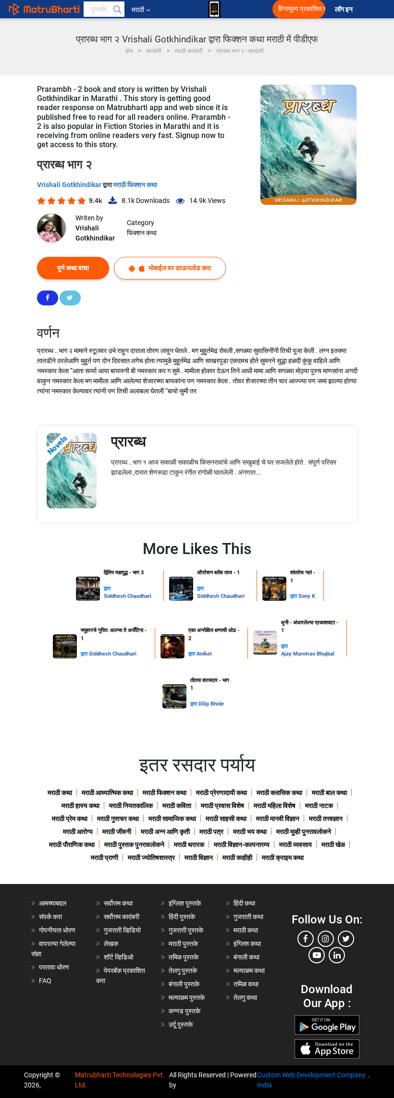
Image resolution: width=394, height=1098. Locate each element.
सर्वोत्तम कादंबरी (121, 917)
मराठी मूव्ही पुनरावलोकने (303, 831)
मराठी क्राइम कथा (283, 857)
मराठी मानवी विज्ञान (277, 818)
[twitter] (346, 939)
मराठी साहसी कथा (226, 818)
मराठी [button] (138, 9)
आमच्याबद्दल (52, 903)
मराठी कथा (60, 792)
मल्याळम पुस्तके (187, 997)
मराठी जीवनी (116, 831)
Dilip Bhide (211, 704)
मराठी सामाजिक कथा (172, 818)
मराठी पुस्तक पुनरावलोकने (134, 844)
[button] (116, 9)
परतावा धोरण (55, 967)
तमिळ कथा (246, 984)
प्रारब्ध (128, 441)
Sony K (306, 596)
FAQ (45, 980)
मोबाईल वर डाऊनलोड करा (179, 268)
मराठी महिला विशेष (275, 805)
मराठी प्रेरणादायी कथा (221, 792)
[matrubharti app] (214, 9)
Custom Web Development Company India (311, 1080)
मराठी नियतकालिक (131, 805)
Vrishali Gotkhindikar (70, 185)
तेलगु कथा (245, 997)
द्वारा (107, 588)
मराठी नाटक (319, 805)
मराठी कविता (176, 805)
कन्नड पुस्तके (184, 1011)
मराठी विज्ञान (199, 857)
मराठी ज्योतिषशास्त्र (151, 857)
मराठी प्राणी (104, 857)
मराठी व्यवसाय (295, 844)
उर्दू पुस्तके (181, 1024)
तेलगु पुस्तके (183, 970)
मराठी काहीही (237, 857)
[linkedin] (337, 955)
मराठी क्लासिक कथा (279, 792)
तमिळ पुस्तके (183, 957)
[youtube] (316, 955)
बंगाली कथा (246, 957)
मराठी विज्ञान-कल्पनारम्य (242, 844)
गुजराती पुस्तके (186, 930)
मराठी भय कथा (250, 831)
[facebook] (305, 939)
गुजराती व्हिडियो (122, 930)
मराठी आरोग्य (78, 831)
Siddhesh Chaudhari (127, 596)
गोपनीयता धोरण (57, 930)
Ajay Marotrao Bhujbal (307, 654)
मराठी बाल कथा (329, 792)
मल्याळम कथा (249, 970)
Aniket (204, 654)
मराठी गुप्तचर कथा (118, 818)
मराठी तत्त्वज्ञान (326, 818)
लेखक (111, 943)
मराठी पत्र (211, 831)
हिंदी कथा (244, 903)
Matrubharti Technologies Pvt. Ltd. (120, 1080)
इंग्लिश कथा (247, 943)
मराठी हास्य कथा (80, 805)
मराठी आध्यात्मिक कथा (107, 792)
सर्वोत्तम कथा (118, 903)
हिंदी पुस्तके (182, 917)
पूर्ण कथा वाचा (73, 268)
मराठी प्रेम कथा (69, 818)
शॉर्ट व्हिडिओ (118, 957)
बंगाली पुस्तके (184, 984)
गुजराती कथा (248, 917)
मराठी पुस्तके (183, 943)
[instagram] (326, 939)
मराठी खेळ (333, 844)
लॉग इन (345, 9)
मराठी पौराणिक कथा (72, 844)
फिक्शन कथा (142, 233)
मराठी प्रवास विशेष (222, 805)
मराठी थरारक (189, 844)
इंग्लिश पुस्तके (185, 903)
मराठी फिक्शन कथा (135, 185)
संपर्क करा (50, 917)
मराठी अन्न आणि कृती (165, 831)
